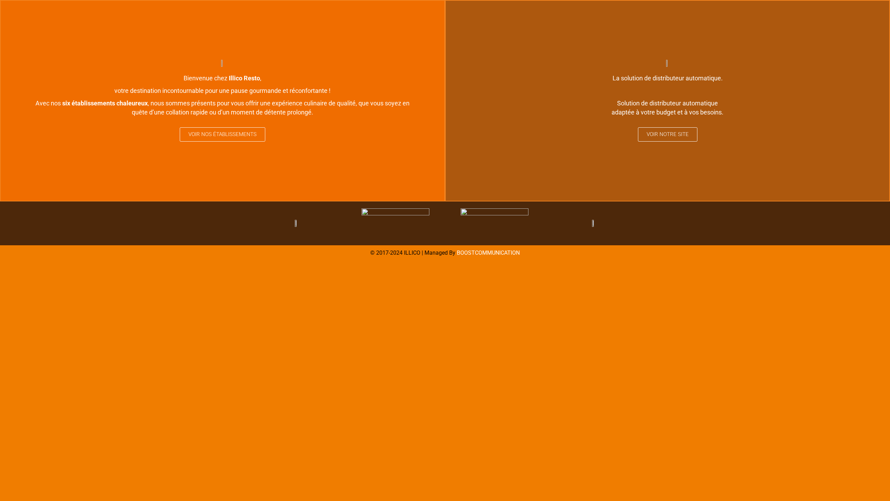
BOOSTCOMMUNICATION (488, 252)
